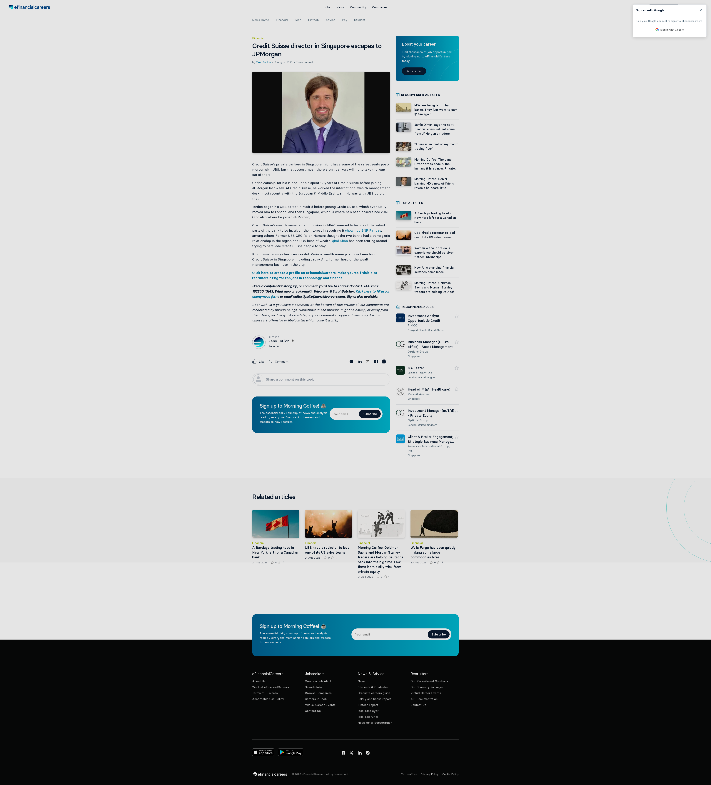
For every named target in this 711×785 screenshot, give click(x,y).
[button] (355, 392)
